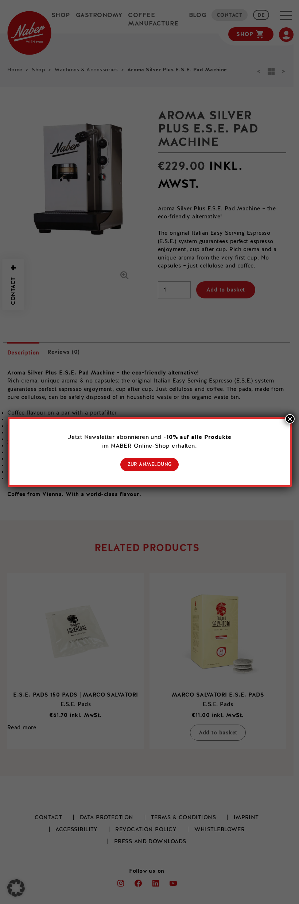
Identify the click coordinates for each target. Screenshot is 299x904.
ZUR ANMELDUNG (150, 464)
